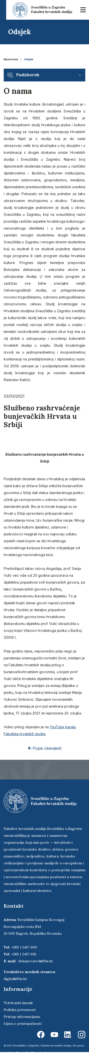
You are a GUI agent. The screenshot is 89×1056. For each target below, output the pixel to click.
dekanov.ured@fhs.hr (35, 961)
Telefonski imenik (18, 1003)
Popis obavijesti (46, 748)
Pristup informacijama (22, 1016)
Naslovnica (11, 59)
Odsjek (28, 59)
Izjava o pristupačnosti (23, 1023)
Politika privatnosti (20, 1010)
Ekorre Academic (41, 1052)
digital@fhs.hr (15, 979)
